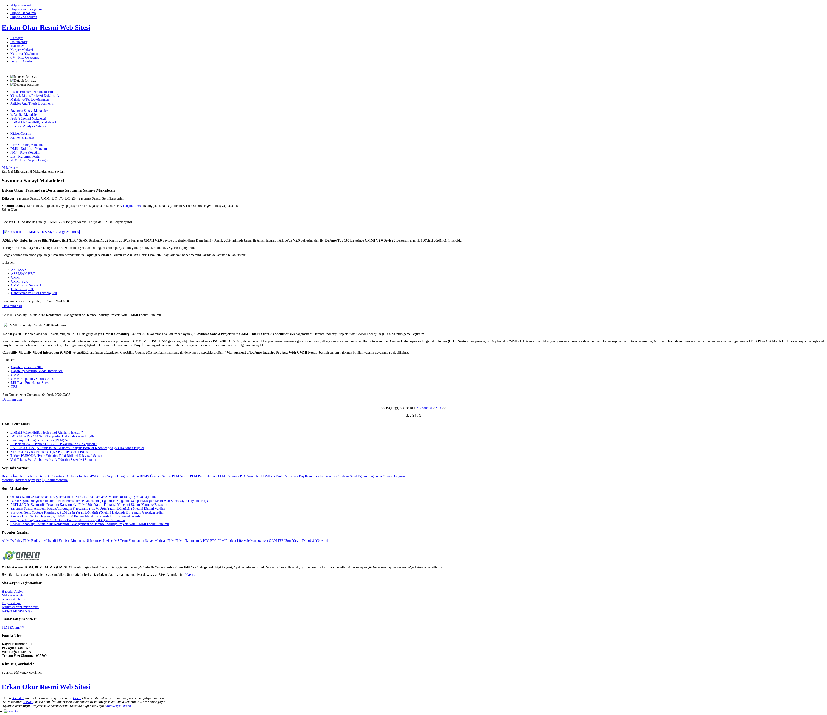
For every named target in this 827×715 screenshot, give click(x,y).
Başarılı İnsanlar (13, 476)
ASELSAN (19, 270)
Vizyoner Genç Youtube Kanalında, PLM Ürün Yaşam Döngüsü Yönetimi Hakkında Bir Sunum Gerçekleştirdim (86, 512)
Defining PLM (20, 540)
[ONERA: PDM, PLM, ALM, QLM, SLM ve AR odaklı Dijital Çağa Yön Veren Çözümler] (21, 561)
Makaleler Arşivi (13, 595)
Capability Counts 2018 (27, 367)
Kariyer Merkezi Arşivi (17, 611)
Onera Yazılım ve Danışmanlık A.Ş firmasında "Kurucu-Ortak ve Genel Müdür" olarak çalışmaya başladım (83, 497)
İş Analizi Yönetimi (55, 480)
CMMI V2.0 (19, 281)
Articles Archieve (13, 599)
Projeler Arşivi (11, 603)
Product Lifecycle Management (246, 540)
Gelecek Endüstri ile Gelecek (58, 476)
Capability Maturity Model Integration (37, 371)
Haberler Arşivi (12, 591)
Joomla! (18, 698)
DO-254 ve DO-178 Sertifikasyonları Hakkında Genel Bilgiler (52, 436)
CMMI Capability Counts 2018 (32, 379)
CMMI (15, 277)
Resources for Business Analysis (327, 476)
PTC (206, 540)
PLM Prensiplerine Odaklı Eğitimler (214, 476)
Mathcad (160, 540)
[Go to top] (11, 711)
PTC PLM (217, 540)
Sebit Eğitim (358, 476)
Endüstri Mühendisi (44, 540)
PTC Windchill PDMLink (257, 476)
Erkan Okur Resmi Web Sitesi (46, 27)
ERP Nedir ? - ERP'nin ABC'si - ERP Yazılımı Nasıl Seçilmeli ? (53, 444)
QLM (273, 540)
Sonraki (426, 408)
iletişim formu (132, 206)
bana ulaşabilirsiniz (118, 706)
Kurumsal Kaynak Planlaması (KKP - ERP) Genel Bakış (49, 452)
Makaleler (8, 167)
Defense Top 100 (22, 289)
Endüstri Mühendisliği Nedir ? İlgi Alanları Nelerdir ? (46, 432)
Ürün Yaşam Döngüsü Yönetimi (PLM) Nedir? (42, 440)
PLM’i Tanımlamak (188, 540)
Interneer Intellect (101, 540)
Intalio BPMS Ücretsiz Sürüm (150, 476)
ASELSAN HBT (23, 273)
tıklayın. (189, 574)
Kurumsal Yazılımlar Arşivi (20, 607)
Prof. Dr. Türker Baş (290, 476)
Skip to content (20, 5)
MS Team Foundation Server (30, 382)
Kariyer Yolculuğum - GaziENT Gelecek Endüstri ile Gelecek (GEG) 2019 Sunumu (67, 520)
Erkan (77, 698)
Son (438, 408)
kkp (38, 480)
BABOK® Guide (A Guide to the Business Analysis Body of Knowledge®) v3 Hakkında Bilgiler (77, 448)
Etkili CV (31, 476)
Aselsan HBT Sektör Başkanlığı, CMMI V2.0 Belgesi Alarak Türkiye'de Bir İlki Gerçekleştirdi (75, 516)
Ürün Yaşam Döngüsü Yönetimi (306, 540)
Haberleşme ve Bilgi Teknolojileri (34, 293)
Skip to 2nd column (23, 17)
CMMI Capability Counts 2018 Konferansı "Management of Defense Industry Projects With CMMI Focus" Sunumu (89, 524)
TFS (14, 386)
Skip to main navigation (26, 9)
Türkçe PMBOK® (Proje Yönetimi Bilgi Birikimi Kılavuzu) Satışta (56, 455)
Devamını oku (12, 306)
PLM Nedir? (180, 476)
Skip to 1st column (23, 13)
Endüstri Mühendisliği (74, 540)
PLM (170, 540)
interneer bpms (25, 480)
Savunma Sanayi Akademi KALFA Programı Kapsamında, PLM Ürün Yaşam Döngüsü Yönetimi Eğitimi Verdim (87, 508)
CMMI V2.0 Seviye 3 (26, 285)
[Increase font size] (23, 77)
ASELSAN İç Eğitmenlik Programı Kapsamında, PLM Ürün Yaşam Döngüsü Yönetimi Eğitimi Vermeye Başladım (88, 504)
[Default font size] (23, 81)
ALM (5, 540)
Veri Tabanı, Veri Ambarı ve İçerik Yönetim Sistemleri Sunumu (53, 459)
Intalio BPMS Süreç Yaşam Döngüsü (104, 476)
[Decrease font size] (24, 84)
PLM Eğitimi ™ (13, 627)
